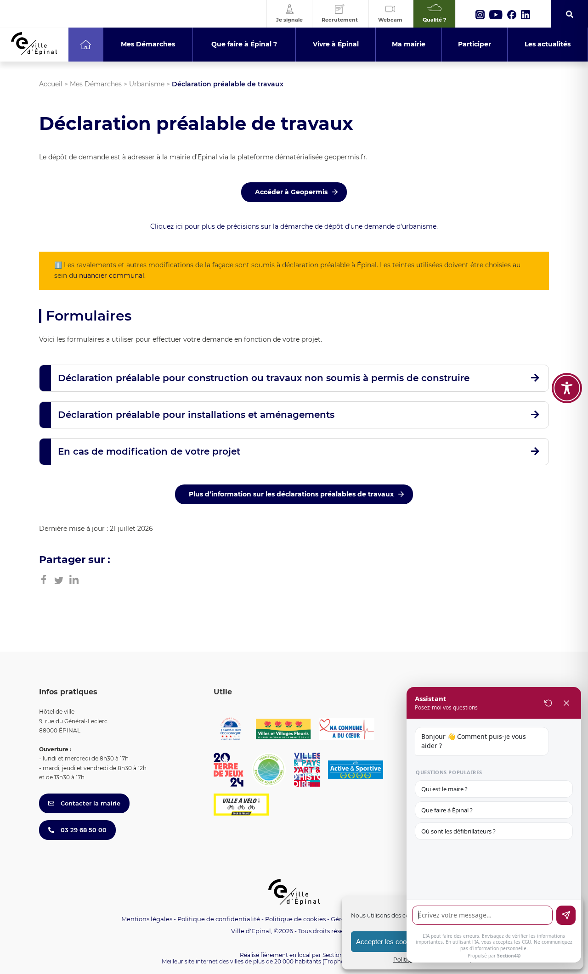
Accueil (50, 84)
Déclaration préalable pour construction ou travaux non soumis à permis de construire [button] (263, 377)
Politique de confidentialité (218, 919)
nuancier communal (111, 275)
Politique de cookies (295, 919)
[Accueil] (85, 45)
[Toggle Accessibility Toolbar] (567, 388)
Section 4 (335, 954)
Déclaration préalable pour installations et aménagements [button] (196, 414)
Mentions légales (146, 919)
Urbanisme (146, 84)
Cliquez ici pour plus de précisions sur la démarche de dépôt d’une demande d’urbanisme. (294, 226)
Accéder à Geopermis (291, 192)
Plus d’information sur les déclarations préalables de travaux (291, 494)
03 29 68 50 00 (83, 829)
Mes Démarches (96, 84)
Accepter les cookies (387, 942)
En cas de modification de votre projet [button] (149, 451)
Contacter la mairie (89, 803)
